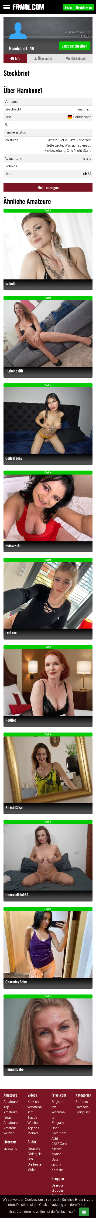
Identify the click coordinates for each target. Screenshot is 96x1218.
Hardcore (82, 1107)
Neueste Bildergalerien (35, 1153)
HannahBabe (14, 1069)
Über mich (44, 58)
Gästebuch (78, 58)
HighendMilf (14, 371)
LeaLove (11, 632)
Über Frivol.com (58, 1130)
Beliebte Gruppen (57, 1188)
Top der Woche (32, 1120)
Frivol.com (28, 7)
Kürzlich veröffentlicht (34, 1106)
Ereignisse (82, 1112)
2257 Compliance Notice (59, 1148)
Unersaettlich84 (16, 894)
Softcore (81, 1101)
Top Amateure (10, 1110)
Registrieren (58, 1104)
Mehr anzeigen (48, 187)
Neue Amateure (10, 1120)
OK (84, 1212)
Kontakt (57, 1170)
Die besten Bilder (35, 1167)
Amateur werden (9, 1130)
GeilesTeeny (13, 458)
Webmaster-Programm (58, 1117)
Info (17, 58)
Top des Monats (33, 1130)
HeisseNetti (13, 545)
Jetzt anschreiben (74, 46)
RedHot (10, 720)
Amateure (10, 1101)
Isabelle (10, 283)
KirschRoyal (14, 807)
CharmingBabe (16, 982)
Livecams (10, 1148)
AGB (54, 1138)
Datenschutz (56, 1162)
